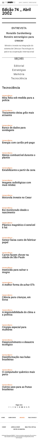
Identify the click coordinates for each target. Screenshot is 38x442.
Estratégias (19, 70)
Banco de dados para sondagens (14, 129)
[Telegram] (23, 407)
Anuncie (22, 417)
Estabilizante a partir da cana (18, 170)
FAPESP (4, 427)
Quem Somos (12, 417)
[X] (12, 407)
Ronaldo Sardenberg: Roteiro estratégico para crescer (19, 37)
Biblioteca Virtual (30, 427)
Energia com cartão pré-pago (18, 143)
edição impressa (32, 2)
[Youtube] (26, 407)
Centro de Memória (19, 429)
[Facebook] (9, 407)
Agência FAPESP (15, 427)
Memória (19, 74)
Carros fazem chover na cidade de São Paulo (15, 256)
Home (3, 417)
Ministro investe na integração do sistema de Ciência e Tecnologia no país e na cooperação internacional (19, 49)
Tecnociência (19, 78)
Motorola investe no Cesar (17, 198)
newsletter (25, 2)
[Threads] (20, 407)
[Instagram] (14, 407)
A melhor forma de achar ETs (18, 285)
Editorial (19, 66)
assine (20, 2)
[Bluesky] (17, 407)
